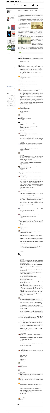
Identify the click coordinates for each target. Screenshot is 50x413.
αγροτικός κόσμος (9, 106)
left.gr (14, 107)
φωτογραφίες (9, 107)
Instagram (18, 1)
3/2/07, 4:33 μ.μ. (22, 164)
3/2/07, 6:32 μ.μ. (22, 217)
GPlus (12, 1)
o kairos (21, 117)
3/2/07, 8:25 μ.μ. (22, 228)
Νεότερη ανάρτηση (18, 402)
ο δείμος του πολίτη (25, 5)
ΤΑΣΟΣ (21, 365)
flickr (15, 1)
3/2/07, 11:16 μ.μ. (22, 295)
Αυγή (14, 106)
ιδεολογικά (12, 105)
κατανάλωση (8, 105)
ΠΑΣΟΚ (8, 103)
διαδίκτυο (9, 101)
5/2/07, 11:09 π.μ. (22, 380)
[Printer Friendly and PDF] (20, 52)
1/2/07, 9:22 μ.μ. (22, 78)
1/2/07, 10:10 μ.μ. (22, 105)
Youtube (13, 1)
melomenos (21, 142)
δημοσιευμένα (9, 96)
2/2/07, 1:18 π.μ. (22, 119)
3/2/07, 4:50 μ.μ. (22, 169)
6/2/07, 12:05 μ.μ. (22, 399)
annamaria (21, 57)
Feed (7, 1)
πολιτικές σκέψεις (10, 95)
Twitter (10, 1)
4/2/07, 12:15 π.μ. (22, 340)
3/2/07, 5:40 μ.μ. (22, 188)
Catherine (21, 64)
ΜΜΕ (13, 102)
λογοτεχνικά (13, 101)
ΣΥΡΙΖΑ (13, 106)
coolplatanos (21, 155)
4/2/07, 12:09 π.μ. (22, 331)
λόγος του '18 (11, 10)
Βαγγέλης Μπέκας (22, 107)
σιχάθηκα (8, 108)
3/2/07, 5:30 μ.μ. (22, 173)
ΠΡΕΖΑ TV (21, 226)
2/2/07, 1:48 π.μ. (22, 130)
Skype (20, 1)
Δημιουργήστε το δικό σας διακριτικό (10, 86)
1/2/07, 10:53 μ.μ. (22, 112)
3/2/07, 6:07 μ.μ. (22, 211)
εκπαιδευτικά (9, 98)
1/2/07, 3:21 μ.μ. (22, 73)
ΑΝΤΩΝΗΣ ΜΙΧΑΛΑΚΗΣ (22, 372)
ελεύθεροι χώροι (12, 103)
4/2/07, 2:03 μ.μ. (22, 360)
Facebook (8, 1)
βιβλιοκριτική (9, 102)
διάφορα (14, 100)
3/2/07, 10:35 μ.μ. (22, 251)
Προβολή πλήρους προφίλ (12, 18)
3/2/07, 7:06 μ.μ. (22, 224)
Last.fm (17, 1)
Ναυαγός (21, 83)
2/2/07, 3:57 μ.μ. (22, 150)
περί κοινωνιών (11, 97)
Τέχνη (14, 105)
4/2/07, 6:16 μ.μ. (22, 367)
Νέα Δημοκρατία (9, 100)
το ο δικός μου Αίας (25, 201)
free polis (12, 107)
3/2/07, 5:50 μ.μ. (22, 205)
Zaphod (21, 207)
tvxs (14, 96)
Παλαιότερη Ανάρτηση (42, 402)
